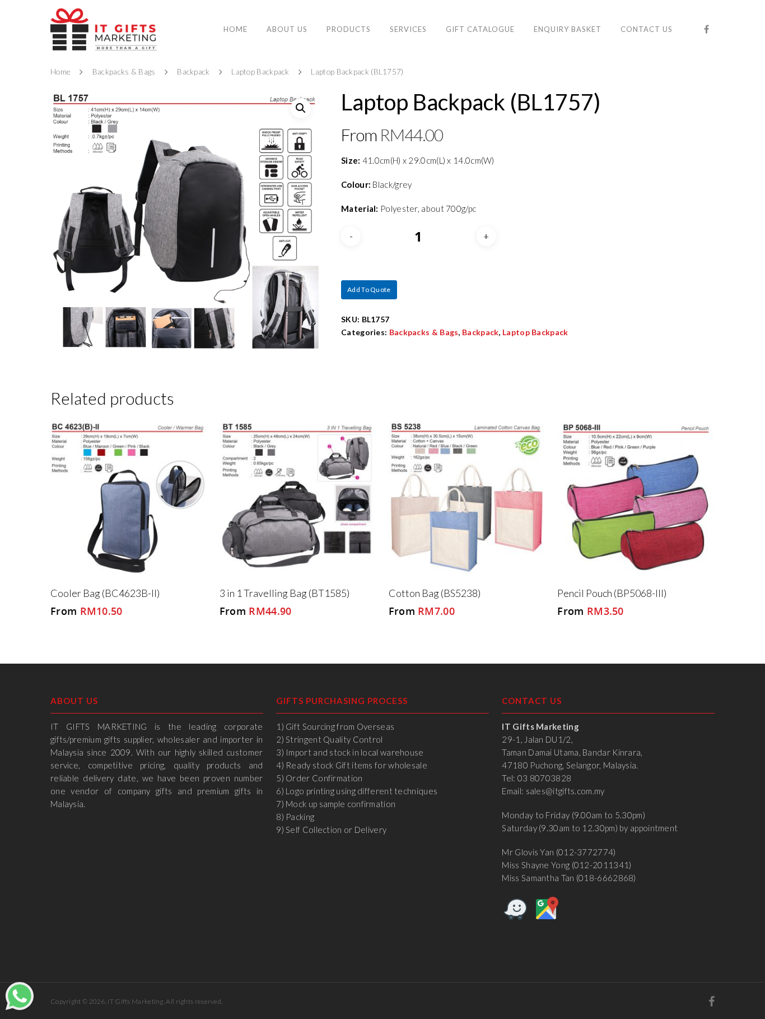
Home (235, 29)
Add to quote (369, 289)
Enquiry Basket (567, 29)
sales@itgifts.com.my (565, 791)
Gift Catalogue (480, 29)
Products (348, 29)
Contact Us (647, 29)
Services (408, 29)
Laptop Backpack (260, 72)
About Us (287, 29)
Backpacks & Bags (124, 72)
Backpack (193, 72)
